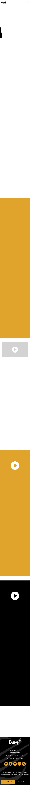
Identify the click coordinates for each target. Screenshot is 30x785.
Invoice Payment (21, 772)
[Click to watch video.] (15, 465)
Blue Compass (24, 774)
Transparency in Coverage (21, 559)
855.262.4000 (15, 752)
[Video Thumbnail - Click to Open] (15, 349)
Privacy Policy (5, 774)
